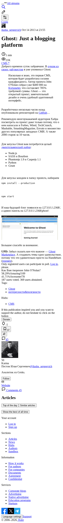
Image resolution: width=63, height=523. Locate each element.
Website (5, 385)
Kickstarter (14, 87)
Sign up (12, 427)
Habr (21, 519)
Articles (12, 438)
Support (27, 516)
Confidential (15, 478)
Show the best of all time (15, 412)
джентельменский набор (16, 147)
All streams (13, 3)
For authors (14, 466)
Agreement (14, 475)
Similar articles (27, 405)
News (11, 442)
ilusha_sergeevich (11, 29)
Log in (54, 264)
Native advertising (18, 497)
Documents (14, 472)
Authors (12, 448)
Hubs (11, 445)
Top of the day (10, 405)
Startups (12, 503)
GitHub (43, 112)
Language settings (12, 516)
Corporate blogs (17, 490)
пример (6, 260)
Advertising (14, 493)
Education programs (19, 500)
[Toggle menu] (2, 4)
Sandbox (13, 451)
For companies (16, 469)
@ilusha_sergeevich (41, 366)
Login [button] (4, 21)
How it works (16, 463)
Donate (6, 319)
